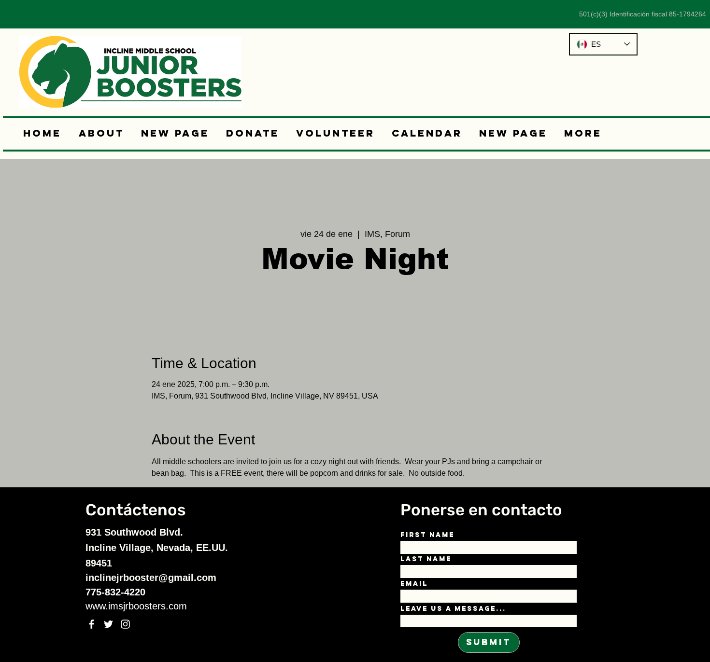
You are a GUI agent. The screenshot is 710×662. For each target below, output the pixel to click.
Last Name (426, 559)
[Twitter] (108, 624)
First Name (427, 535)
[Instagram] (125, 624)
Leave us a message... (453, 609)
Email (414, 584)
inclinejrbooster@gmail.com (150, 577)
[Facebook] (91, 624)
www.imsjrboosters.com (136, 606)
